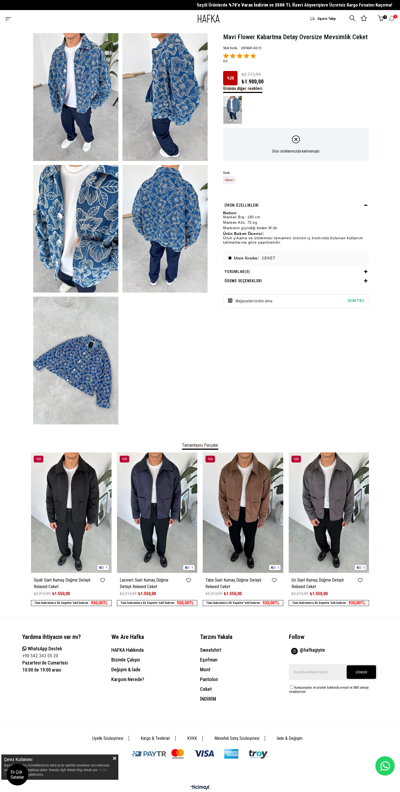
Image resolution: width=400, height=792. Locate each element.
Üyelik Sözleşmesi (107, 738)
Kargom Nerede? (127, 679)
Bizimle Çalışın (125, 660)
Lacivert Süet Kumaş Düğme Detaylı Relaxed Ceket (144, 583)
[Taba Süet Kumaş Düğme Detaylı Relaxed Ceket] (243, 512)
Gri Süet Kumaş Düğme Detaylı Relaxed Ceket (317, 583)
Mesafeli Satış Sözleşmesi (236, 738)
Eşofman (208, 660)
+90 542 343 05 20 (40, 656)
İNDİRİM (208, 699)
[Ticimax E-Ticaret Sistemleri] (200, 788)
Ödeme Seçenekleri (243, 281)
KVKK (192, 738)
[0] (381, 18)
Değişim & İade (125, 669)
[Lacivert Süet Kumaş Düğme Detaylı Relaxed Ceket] (157, 512)
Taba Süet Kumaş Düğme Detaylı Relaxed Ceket (233, 583)
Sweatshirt (210, 650)
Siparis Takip (326, 19)
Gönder (361, 672)
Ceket (206, 689)
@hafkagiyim (312, 650)
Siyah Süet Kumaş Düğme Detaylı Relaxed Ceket (62, 583)
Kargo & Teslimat (155, 738)
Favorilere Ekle (102, 580)
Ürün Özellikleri (241, 205)
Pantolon (209, 679)
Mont (205, 669)
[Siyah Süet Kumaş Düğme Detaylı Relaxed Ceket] (71, 512)
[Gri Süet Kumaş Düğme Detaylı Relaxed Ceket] (329, 512)
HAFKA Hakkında (127, 650)
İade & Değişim (290, 738)
